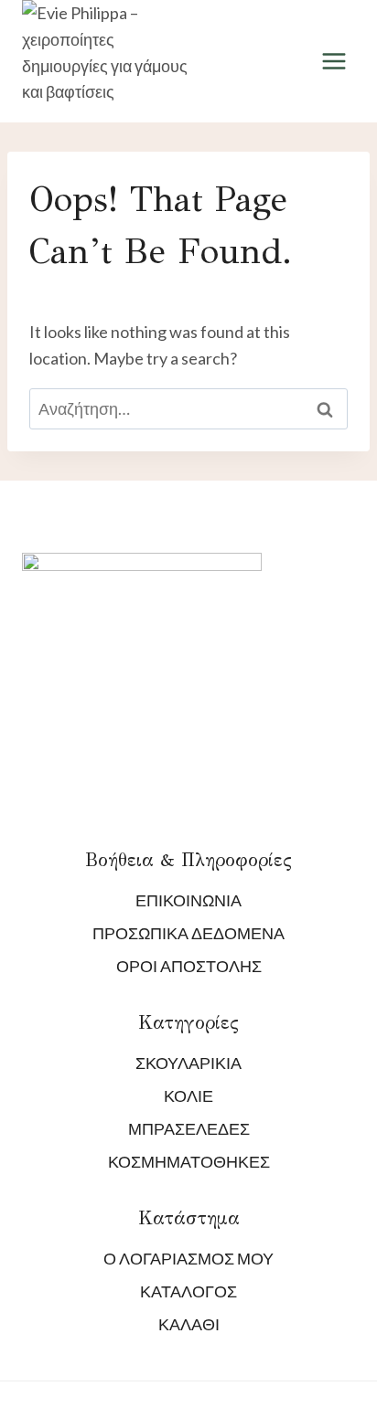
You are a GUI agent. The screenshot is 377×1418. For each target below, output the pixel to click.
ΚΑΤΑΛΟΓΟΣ (188, 1291)
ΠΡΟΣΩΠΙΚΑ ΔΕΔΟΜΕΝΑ (188, 933)
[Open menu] (333, 61)
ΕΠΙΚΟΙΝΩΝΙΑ (188, 900)
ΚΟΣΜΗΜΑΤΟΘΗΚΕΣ (189, 1161)
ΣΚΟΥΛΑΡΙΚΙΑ (188, 1063)
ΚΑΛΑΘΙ (189, 1324)
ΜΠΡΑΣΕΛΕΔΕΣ (189, 1128)
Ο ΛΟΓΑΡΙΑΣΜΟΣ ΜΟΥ (188, 1258)
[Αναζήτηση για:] (188, 408)
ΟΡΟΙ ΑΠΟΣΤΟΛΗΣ (189, 966)
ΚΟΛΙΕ (188, 1095)
